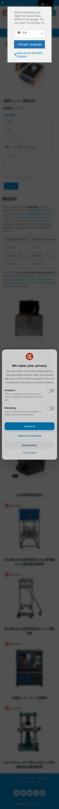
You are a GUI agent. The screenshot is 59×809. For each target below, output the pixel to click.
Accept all (29, 426)
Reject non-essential (29, 435)
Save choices (29, 445)
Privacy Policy (29, 452)
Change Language (30, 44)
